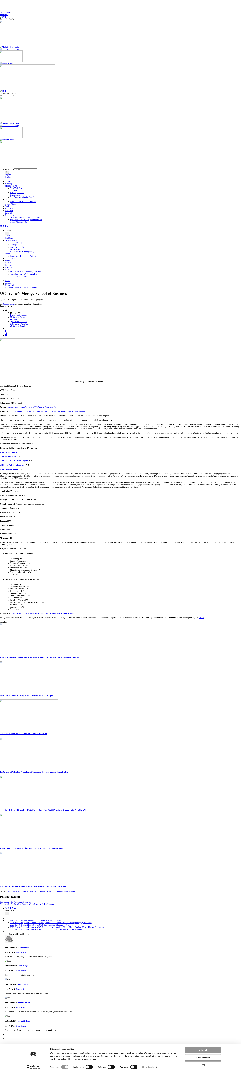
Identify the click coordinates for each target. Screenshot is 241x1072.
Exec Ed (8, 213)
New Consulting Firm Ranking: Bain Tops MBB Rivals (23, 734)
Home (7, 280)
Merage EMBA (45, 891)
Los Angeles (15, 195)
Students (8, 206)
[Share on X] (6, 328)
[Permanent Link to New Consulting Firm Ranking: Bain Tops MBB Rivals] (29, 729)
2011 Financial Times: (9, 469)
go (7, 233)
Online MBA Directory (19, 222)
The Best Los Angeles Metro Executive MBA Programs (27, 904)
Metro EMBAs (11, 186)
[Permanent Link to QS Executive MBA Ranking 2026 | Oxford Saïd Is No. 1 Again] (29, 690)
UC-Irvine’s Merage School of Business (21, 287)
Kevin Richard (24, 1002)
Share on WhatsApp (20, 324)
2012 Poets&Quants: (8, 452)
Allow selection (203, 1057)
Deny (203, 1065)
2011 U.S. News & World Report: (14, 461)
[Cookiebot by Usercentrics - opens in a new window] (33, 1067)
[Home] (4, 17)
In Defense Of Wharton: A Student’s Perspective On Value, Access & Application (34, 772)
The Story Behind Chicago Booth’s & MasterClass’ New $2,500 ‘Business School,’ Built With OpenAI (43, 810)
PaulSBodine (23, 947)
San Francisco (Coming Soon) (22, 197)
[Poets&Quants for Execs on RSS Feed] (3, 226)
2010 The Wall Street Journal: (13, 465)
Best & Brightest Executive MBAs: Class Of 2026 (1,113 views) (35, 920)
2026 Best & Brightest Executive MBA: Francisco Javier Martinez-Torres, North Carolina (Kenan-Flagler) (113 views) (57, 927)
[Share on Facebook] (5, 331)
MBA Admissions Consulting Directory (25, 217)
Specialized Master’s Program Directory (26, 220)
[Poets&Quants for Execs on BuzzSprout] (8, 908)
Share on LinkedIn (19, 322)
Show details (148, 1067)
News (7, 181)
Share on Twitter (19, 317)
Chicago (13, 190)
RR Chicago (23, 966)
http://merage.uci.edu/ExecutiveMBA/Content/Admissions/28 (32, 407)
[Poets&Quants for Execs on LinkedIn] (7, 226)
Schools (8, 199)
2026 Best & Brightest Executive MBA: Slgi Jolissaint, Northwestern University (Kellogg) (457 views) (51, 923)
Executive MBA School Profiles (23, 202)
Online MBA (10, 204)
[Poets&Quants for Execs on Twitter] (1, 226)
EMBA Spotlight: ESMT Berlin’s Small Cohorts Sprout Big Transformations (32, 848)
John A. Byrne (9, 304)
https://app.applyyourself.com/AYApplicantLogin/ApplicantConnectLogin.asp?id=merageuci (49, 411)
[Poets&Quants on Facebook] (12, 908)
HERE (201, 618)
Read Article (21, 952)
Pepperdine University (15, 902)
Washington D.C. (17, 193)
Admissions (9, 208)
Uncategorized (11, 285)
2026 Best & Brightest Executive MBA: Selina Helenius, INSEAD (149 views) (41, 925)
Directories (9, 215)
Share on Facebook (19, 315)
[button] (6, 310)
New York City (16, 188)
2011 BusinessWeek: (8, 456)
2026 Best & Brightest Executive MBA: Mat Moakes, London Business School (33, 886)
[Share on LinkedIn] (6, 333)
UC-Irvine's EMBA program (63, 891)
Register (8, 177)
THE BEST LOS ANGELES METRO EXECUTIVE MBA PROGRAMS (43, 613)
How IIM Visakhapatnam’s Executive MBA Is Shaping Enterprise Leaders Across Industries (39, 657)
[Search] (7, 172)
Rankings (9, 183)
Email (14, 319)
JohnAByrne (23, 984)
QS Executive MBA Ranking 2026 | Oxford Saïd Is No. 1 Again (26, 695)
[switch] (89, 1067)
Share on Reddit (18, 326)
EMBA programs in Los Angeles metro (22, 891)
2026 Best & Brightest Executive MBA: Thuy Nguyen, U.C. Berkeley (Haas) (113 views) (46, 929)
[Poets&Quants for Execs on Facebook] (5, 226)
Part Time (9, 211)
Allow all (203, 1050)
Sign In (8, 175)
